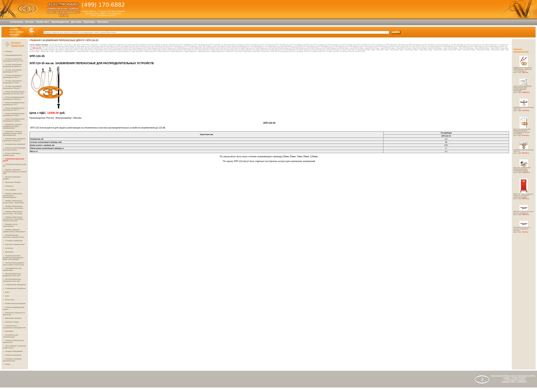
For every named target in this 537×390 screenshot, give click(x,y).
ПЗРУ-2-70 (260, 51)
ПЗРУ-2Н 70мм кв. (363, 45)
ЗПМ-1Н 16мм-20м (66, 50)
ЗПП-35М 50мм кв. (257, 46)
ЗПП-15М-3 (45, 46)
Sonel (7, 296)
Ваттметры (9, 248)
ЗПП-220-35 (85, 48)
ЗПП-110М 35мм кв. (446, 46)
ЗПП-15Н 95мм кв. (220, 46)
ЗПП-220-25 (75, 48)
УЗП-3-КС (360, 51)
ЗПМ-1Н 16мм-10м (36, 50)
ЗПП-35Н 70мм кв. (338, 46)
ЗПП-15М (68, 46)
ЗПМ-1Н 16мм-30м (96, 50)
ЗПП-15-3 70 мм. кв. (327, 51)
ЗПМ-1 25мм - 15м (487, 50)
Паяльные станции (12, 322)
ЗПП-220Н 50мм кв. (151, 48)
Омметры (8, 51)
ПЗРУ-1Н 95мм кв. (281, 45)
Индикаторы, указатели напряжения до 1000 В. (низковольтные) (12, 126)
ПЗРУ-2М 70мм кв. (444, 45)
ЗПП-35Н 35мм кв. (309, 46)
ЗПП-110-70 (56, 48)
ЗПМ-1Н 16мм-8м (500, 48)
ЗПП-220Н (123, 48)
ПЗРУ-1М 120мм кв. (200, 45)
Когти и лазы (9, 300)
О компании (16, 22)
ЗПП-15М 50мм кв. (94, 46)
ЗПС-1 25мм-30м (213, 51)
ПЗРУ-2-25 (233, 51)
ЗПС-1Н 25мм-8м (285, 50)
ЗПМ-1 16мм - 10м (386, 50)
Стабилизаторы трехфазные (15, 288)
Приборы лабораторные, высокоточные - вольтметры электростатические (13, 219)
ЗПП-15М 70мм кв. (109, 46)
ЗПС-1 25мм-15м (172, 51)
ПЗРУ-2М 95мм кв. (459, 45)
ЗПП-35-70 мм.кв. (409, 46)
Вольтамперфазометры (13, 55)
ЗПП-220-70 (104, 48)
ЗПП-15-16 (470, 45)
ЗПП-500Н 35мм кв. (284, 48)
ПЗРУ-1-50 (89, 45)
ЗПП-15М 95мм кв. (124, 46)
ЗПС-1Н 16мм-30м (271, 50)
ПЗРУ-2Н (308, 45)
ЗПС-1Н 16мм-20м (241, 50)
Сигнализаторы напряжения (15, 144)
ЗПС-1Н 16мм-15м (227, 50)
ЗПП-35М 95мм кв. (287, 46)
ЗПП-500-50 (231, 48)
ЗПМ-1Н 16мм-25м (81, 50)
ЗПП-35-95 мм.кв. (423, 46)
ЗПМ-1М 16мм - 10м (360, 48)
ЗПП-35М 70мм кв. (272, 46)
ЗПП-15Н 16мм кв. (154, 46)
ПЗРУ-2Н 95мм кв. (377, 45)
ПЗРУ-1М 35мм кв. (142, 45)
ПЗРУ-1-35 (80, 45)
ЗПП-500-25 (212, 48)
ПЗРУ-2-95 (269, 51)
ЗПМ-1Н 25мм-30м (184, 50)
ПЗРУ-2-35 (242, 51)
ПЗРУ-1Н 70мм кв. (267, 45)
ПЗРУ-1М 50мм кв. (156, 45)
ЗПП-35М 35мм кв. (242, 46)
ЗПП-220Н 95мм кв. (182, 48)
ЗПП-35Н (298, 46)
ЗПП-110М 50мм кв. (462, 46)
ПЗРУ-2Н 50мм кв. (348, 45)
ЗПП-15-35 (488, 45)
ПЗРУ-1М (115, 45)
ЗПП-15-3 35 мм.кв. (296, 51)
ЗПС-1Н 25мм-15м (314, 50)
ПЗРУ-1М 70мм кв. (171, 45)
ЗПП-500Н (271, 48)
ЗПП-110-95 (65, 48)
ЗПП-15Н (165, 46)
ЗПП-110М (434, 46)
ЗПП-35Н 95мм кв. (353, 46)
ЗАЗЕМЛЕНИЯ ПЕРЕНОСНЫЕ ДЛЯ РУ (63, 40)
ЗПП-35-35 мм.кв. (381, 46)
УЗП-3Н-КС (53, 45)
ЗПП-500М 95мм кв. (259, 48)
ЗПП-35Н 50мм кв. (323, 46)
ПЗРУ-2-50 (251, 51)
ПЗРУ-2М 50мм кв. (429, 45)
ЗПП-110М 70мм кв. (477, 46)
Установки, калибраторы (14, 240)
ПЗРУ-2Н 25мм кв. (319, 45)
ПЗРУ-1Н (212, 45)
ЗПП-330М (194, 48)
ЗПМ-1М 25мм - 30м (486, 48)
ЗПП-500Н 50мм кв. (299, 48)
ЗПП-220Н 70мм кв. (166, 48)
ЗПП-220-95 (114, 48)
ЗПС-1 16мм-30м (132, 51)
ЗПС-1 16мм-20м (105, 51)
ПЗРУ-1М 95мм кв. (186, 45)
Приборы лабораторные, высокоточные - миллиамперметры (13, 195)
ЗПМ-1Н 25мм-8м (109, 50)
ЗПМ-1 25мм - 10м (473, 50)
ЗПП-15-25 (479, 45)
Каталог (29, 22)
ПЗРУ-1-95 (107, 45)
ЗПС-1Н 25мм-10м (299, 50)
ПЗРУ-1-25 (71, 45)
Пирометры (9, 186)
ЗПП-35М (231, 46)
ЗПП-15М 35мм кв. (80, 46)
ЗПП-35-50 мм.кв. (395, 46)
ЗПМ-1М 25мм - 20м (470, 48)
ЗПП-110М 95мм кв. (493, 46)
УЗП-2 (353, 51)
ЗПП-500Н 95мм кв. (330, 48)
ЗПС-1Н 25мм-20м (328, 50)
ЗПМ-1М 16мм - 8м (345, 48)
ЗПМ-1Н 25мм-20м (154, 50)
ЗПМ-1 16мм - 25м (430, 50)
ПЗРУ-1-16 (62, 45)
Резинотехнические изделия (15, 303)
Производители (60, 22)
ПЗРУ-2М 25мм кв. (400, 45)
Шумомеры (9, 331)
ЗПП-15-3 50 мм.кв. (312, 51)
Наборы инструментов (13, 355)
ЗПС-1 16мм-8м (65, 51)
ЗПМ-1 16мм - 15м (401, 50)
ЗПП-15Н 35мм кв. (176, 46)
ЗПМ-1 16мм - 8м (372, 50)
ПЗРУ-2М (388, 45)
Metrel (7, 292)
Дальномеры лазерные (13, 318)
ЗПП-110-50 (46, 48)
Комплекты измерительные (15, 244)
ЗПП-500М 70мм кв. (244, 48)
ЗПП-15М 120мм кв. (139, 46)
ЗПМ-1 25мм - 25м (37, 51)
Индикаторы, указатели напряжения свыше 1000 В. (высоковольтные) (12, 133)
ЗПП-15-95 (36, 46)
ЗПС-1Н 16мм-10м (212, 50)
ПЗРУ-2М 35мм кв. (414, 45)
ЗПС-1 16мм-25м (119, 51)
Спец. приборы (10, 190)
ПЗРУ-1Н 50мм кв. (252, 45)
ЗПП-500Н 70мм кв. (314, 48)
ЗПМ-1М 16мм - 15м (376, 48)
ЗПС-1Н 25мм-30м (358, 50)
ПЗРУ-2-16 (224, 51)
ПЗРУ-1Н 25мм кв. (223, 45)
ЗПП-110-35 (36, 48)
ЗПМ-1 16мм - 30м (444, 50)
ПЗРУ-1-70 (98, 45)
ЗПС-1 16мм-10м (78, 51)
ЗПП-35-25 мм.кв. (367, 46)
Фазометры (9, 252)
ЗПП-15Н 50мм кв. (191, 46)
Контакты (103, 22)
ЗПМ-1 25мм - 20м (502, 50)
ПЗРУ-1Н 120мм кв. (296, 45)
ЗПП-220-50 (94, 48)
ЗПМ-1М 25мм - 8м (423, 48)
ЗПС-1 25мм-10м (159, 51)
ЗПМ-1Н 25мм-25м (169, 50)
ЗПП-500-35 (221, 48)
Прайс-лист (42, 22)
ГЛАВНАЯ (35, 40)
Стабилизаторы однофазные (15, 284)
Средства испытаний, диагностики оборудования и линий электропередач (13, 257)
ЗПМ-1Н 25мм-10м (124, 50)
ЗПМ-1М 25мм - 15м (454, 48)
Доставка (76, 22)
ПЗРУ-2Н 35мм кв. (334, 45)
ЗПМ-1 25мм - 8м (459, 50)
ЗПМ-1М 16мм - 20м (392, 48)
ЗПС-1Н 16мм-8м (198, 50)
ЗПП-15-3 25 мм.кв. (281, 51)
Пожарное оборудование (14, 351)
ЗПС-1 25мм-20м (186, 51)
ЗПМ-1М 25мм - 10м (438, 48)
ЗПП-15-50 (497, 45)
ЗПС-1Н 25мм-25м (343, 50)
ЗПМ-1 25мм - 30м (51, 51)
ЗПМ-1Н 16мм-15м (51, 50)
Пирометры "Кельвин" (13, 182)
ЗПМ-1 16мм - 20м (415, 50)
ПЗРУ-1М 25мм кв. (127, 45)
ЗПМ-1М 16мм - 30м (408, 48)
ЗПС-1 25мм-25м (199, 51)
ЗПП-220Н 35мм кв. (136, 48)
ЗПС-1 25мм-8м (145, 51)
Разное (7, 364)
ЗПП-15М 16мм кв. (57, 46)
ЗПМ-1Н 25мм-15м (139, 50)
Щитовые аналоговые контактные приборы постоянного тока (15, 171)
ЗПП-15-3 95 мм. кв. (342, 51)
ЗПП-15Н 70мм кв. (205, 46)
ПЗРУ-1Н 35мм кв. (238, 45)
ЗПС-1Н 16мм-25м (256, 50)
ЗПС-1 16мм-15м (92, 51)
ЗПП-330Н (202, 48)
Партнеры (89, 22)
